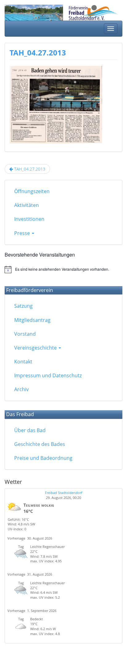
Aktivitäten (26, 205)
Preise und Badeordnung (43, 458)
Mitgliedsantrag (32, 320)
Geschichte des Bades (39, 444)
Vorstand (25, 333)
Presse (22, 233)
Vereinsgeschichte (36, 347)
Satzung (23, 305)
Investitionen (29, 219)
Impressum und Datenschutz (48, 375)
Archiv (21, 389)
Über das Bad (30, 430)
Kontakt (23, 361)
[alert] (63, 269)
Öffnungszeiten (32, 191)
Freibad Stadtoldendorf (63, 492)
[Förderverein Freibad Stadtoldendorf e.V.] (63, 11)
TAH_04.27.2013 (38, 52)
